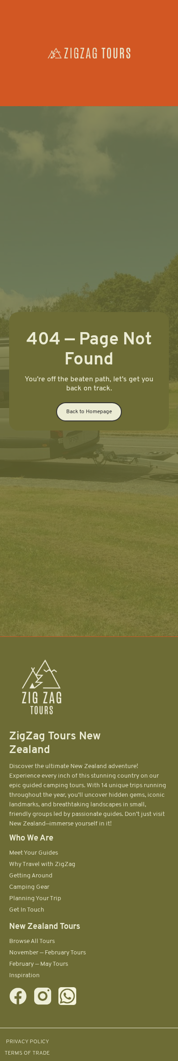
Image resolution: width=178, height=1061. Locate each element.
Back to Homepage (89, 412)
